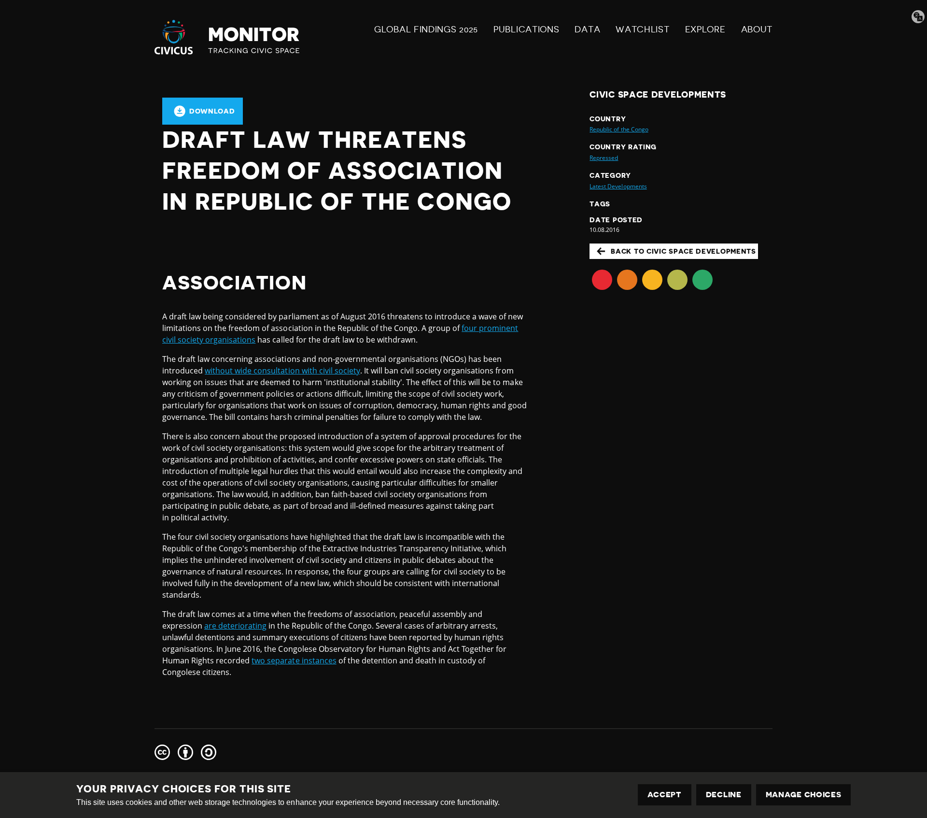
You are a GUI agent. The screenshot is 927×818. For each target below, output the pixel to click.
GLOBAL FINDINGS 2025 (426, 29)
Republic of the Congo (619, 129)
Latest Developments (618, 186)
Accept (664, 795)
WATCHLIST (642, 29)
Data (587, 29)
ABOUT (757, 29)
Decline (724, 795)
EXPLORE (705, 29)
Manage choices (804, 795)
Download (212, 111)
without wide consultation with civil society (282, 370)
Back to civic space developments (683, 251)
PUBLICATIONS (526, 29)
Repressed (604, 158)
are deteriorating (235, 625)
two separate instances (294, 660)
